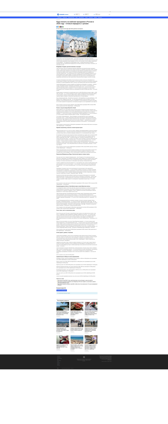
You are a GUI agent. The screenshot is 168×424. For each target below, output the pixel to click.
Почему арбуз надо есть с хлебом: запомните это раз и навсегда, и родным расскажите (76, 313)
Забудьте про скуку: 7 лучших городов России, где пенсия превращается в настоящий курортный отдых (91, 330)
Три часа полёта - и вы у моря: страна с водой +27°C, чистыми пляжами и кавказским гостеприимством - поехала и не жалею (77, 347)
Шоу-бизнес (81, 17)
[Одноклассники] (59, 26)
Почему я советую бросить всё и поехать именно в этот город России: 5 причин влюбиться (77, 329)
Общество (65, 17)
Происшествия (71, 17)
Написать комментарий (61, 290)
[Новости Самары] (62, 14)
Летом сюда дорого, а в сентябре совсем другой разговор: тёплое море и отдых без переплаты (62, 330)
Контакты (72, 368)
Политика (59, 17)
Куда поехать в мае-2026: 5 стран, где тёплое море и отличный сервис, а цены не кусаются (75, 280)
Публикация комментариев (66, 368)
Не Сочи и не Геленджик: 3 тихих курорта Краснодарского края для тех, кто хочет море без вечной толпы (62, 313)
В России (91, 17)
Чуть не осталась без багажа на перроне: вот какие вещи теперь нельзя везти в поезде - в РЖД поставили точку (91, 313)
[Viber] (61, 26)
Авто (77, 17)
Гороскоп (100, 17)
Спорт (86, 17)
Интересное (58, 332)
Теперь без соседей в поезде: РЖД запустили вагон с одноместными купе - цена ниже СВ (62, 346)
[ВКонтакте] (56, 26)
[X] (60, 26)
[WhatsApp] (63, 26)
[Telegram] (58, 26)
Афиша (95, 17)
